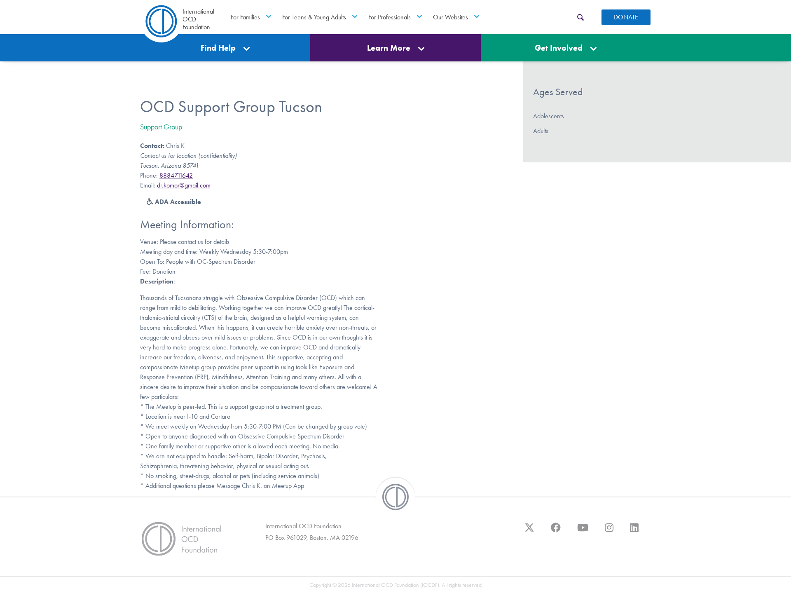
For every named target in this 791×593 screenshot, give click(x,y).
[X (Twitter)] (529, 531)
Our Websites (450, 17)
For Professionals (389, 17)
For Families (245, 17)
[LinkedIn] (634, 531)
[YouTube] (583, 531)
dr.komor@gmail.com (184, 185)
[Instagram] (609, 531)
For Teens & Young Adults (314, 17)
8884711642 (176, 175)
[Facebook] (555, 531)
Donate (626, 17)
